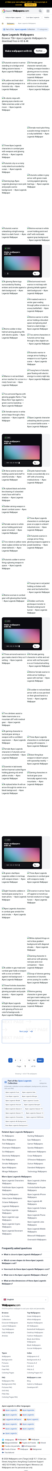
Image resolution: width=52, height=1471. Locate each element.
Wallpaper (35, 1440)
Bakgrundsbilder (11, 1443)
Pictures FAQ (7, 1387)
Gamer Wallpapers (35, 1144)
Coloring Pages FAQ (10, 1397)
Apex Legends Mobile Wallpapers (36, 1230)
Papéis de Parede (29, 1443)
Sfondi (43, 1443)
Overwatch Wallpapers (36, 1240)
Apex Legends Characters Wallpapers (13, 1182)
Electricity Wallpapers (11, 1156)
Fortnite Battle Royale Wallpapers (36, 1188)
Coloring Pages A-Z (35, 1373)
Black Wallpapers (34, 1345)
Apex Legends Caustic (31, 1100)
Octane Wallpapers (10, 1202)
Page (19, 1066)
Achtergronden (30, 1446)
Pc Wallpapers (8, 1136)
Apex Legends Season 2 (13, 1109)
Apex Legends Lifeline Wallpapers (36, 1182)
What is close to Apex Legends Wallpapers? (23, 1254)
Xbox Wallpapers (9, 1140)
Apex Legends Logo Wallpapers (10, 1218)
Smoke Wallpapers (10, 1164)
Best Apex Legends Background (16, 1125)
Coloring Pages (8, 1373)
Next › (40, 1060)
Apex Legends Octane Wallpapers (36, 1209)
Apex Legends (24, 1081)
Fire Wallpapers (8, 1160)
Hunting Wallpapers (35, 1136)
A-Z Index (5, 1316)
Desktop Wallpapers (35, 1332)
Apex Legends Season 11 (14, 1113)
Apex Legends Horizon (13, 1105)
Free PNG (5, 1369)
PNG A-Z (30, 1369)
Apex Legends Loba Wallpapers (35, 1223)
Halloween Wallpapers (36, 1152)
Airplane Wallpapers (35, 1323)
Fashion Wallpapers (34, 1336)
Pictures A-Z (32, 1363)
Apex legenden (28, 1410)
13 (34, 1060)
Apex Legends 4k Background (15, 1121)
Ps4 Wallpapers (8, 1144)
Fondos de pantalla (12, 1446)
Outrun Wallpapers (35, 1164)
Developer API (32, 1387)
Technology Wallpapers (37, 1171)
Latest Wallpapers (9, 1326)
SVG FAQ (5, 1391)
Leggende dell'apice (13, 1419)
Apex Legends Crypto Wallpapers (11, 1225)
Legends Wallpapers (10, 1206)
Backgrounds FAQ (9, 1384)
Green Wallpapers (34, 1316)
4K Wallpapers (32, 1326)
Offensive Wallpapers (36, 1160)
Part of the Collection (26, 29)
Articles (5, 1336)
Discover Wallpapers (10, 1323)
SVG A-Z (30, 1366)
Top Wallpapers (8, 1329)
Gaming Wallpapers (10, 1194)
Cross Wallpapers (34, 1156)
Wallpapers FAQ (8, 1381)
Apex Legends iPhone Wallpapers (36, 1195)
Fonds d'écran (10, 1449)
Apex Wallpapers (9, 1168)
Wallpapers (10, 23)
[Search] (40, 11)
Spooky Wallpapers (35, 1148)
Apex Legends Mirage (29, 1096)
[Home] (2, 23)
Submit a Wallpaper (34, 1384)
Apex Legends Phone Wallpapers (36, 1216)
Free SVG (5, 1366)
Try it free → (30, 5)
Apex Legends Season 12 (34, 1113)
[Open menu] (48, 11)
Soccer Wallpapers (34, 1348)
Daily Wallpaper (8, 1332)
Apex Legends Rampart (32, 1105)
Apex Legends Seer (28, 1092)
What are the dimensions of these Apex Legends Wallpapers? (24, 1282)
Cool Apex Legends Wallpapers (10, 1211)
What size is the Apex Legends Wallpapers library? (26, 1275)
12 (29, 1060)
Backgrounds (7, 1360)
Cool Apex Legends (12, 1096)
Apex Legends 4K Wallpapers (34, 1202)
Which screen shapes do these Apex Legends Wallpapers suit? (22, 1261)
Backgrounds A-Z (34, 1360)
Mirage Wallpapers (10, 1171)
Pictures (5, 1363)
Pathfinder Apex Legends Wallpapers (12, 1188)
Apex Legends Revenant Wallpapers (12, 1232)
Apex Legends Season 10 (33, 1109)
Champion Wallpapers (11, 1148)
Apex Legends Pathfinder (35, 1117)
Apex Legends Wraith (12, 1100)
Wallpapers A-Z (33, 1356)
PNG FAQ (5, 1394)
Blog (29, 1381)
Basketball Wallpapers (36, 1329)
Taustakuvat (9, 1453)
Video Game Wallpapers (12, 1198)
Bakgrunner (37, 1449)
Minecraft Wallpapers (36, 1236)
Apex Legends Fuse (12, 1092)
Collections (6, 1319)
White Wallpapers (34, 1319)
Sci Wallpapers (8, 1152)
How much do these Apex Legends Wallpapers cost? (27, 1269)
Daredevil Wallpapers (36, 1168)
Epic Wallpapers (34, 1140)
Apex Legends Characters (14, 1117)
